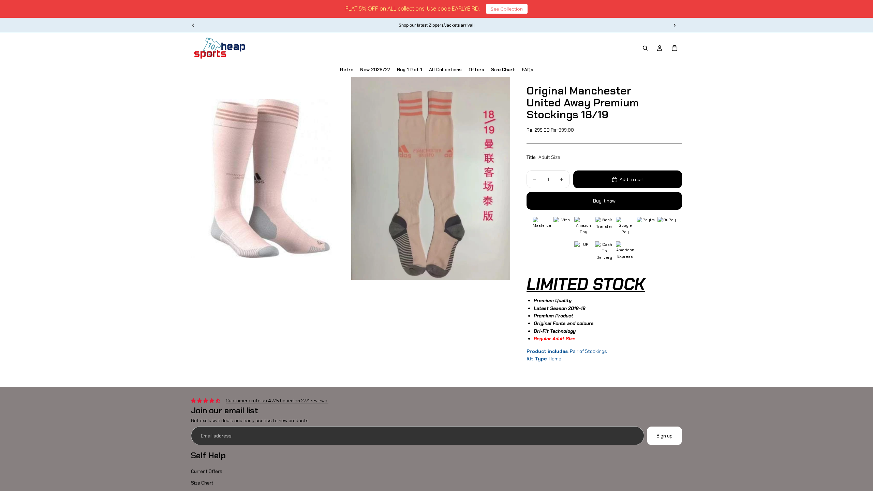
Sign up (664, 436)
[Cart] (674, 48)
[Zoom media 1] (270, 178)
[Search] (645, 48)
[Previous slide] (193, 25)
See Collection (507, 9)
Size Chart (202, 483)
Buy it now (604, 201)
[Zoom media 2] (430, 178)
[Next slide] (674, 25)
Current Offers (206, 471)
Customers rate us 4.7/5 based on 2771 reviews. (277, 401)
